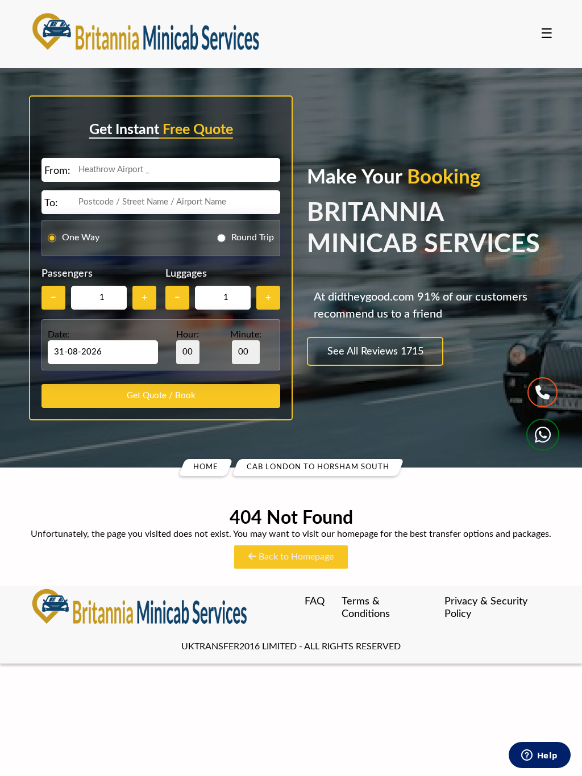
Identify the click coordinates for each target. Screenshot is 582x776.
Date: (58, 334)
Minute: (245, 334)
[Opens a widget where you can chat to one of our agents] (539, 756)
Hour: (187, 334)
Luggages (186, 274)
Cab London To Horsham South (318, 467)
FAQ (315, 601)
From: (57, 171)
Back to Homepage (295, 556)
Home (205, 467)
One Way (80, 237)
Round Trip (252, 237)
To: (51, 203)
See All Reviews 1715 (375, 352)
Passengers (67, 274)
